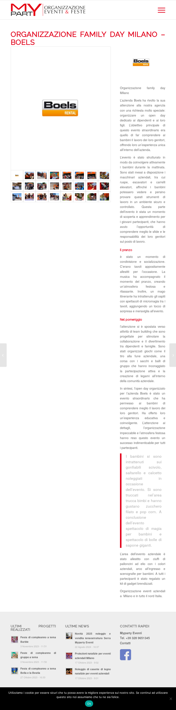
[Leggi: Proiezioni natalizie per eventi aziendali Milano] (69, 656)
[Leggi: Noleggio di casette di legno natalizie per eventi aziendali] (69, 671)
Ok (89, 703)
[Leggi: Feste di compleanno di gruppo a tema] (14, 655)
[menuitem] (159, 9)
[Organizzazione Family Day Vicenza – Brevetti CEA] (172, 355)
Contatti (125, 643)
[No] (170, 699)
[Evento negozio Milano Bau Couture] (3, 355)
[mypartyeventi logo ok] (48, 9)
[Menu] (159, 9)
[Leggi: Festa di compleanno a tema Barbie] (14, 639)
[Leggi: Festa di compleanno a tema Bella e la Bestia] (14, 671)
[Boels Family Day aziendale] (61, 108)
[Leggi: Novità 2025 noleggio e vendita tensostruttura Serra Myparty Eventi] (69, 636)
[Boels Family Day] (29, 175)
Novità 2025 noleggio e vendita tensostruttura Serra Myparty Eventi (93, 638)
